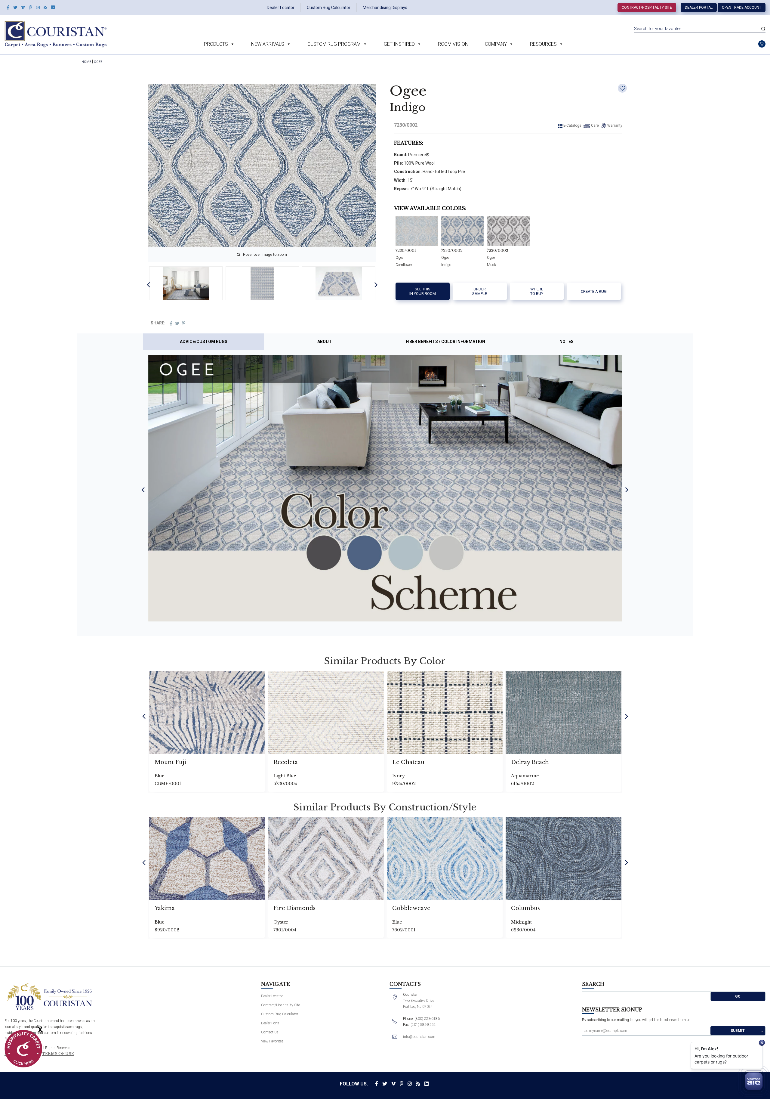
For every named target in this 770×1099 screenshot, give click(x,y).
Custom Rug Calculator (328, 7)
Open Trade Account (741, 7)
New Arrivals (267, 44)
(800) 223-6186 (427, 1019)
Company (496, 44)
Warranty (614, 125)
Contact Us (270, 1032)
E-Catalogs (572, 125)
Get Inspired (399, 44)
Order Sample (479, 291)
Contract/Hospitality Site (647, 7)
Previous (148, 284)
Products (216, 44)
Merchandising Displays (385, 7)
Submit (738, 1031)
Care (595, 125)
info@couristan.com (419, 1037)
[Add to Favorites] (622, 88)
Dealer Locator (280, 7)
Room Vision (453, 44)
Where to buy (536, 291)
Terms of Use (58, 1054)
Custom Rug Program (334, 44)
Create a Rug (594, 291)
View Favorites (272, 1041)
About (324, 341)
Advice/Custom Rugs (203, 341)
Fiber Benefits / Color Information (445, 341)
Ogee (98, 62)
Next (376, 284)
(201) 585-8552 (423, 1025)
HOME (86, 62)
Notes (566, 341)
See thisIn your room (422, 291)
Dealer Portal (699, 7)
